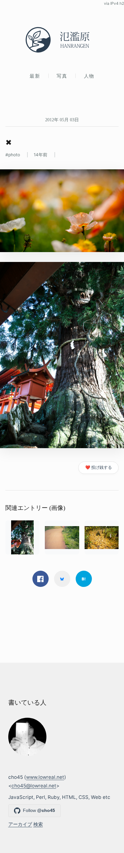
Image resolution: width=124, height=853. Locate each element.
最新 (35, 76)
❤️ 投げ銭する (98, 467)
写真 (62, 76)
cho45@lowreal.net (33, 786)
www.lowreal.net (45, 777)
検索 (38, 824)
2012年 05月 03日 (62, 119)
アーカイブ (20, 824)
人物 (89, 76)
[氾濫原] (62, 40)
